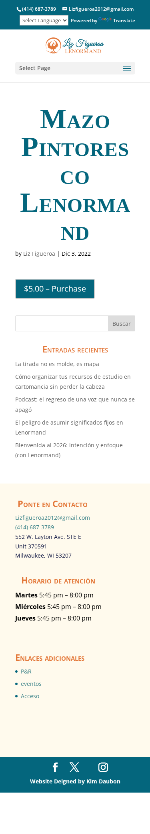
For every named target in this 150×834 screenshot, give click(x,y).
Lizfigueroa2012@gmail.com (52, 517)
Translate (124, 20)
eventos (31, 683)
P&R (26, 671)
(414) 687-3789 (34, 527)
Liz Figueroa (39, 253)
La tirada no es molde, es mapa (57, 364)
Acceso (30, 696)
